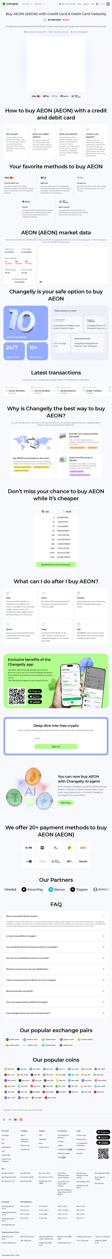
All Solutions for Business (63, 1136)
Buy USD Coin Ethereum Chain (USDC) (82, 1175)
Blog (40, 1143)
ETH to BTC (43, 1206)
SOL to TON (80, 1206)
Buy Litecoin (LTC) (8, 1181)
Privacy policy (81, 1139)
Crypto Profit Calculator (6, 1160)
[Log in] (108, 4)
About (22, 1135)
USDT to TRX (62, 1214)
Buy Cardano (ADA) (83, 1181)
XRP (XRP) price (26, 1241)
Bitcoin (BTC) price (27, 1237)
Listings (60, 1141)
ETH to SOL (43, 1218)
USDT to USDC (63, 1210)
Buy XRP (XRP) (25, 1173)
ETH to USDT (44, 1210)
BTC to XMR (24, 1214)
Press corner (25, 1145)
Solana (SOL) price (64, 1243)
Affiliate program (64, 1153)
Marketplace (6, 1147)
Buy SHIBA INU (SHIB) (102, 1173)
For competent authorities (81, 1144)
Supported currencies (24, 1140)
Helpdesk (42, 1139)
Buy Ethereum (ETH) (9, 1177)
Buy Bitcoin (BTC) (8, 1173)
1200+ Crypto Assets (20, 1110)
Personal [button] (25, 4)
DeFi (3, 1151)
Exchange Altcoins (8, 1225)
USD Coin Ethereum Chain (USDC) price (46, 1238)
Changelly (7, 1110)
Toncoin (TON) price (102, 1237)
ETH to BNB (43, 1214)
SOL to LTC (80, 1218)
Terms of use (81, 1135)
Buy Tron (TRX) (44, 1173)
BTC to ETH (24, 1210)
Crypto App (6, 1155)
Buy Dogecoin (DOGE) (100, 1178)
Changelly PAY (65, 1149)
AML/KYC (79, 1153)
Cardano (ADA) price (83, 1237)
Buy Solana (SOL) (26, 1181)
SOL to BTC (80, 1210)
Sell (3, 1143)
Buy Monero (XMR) (27, 1177)
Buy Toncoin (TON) (46, 1177)
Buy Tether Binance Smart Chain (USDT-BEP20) (65, 1192)
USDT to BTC (62, 1206)
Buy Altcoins (99, 1183)
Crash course (44, 1147)
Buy (3, 1139)
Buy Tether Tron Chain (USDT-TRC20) (63, 1183)
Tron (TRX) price (82, 1241)
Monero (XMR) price (9, 1243)
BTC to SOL (24, 1218)
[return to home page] (10, 4)
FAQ (40, 1135)
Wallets (60, 1145)
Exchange (5, 1135)
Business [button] (38, 4)
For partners (80, 1149)
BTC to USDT (25, 1206)
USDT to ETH (62, 1218)
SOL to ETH (80, 1214)
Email (37, 738)
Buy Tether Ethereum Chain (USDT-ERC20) (63, 1175)
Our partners (25, 1149)
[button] (67, 4)
